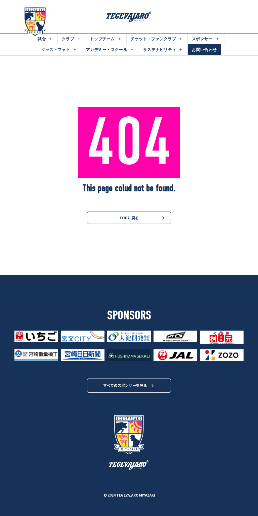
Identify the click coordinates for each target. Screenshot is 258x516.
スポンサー (202, 39)
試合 (42, 39)
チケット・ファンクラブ (153, 39)
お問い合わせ (204, 49)
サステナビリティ (159, 49)
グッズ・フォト (55, 49)
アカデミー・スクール (106, 49)
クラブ (68, 39)
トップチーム (102, 39)
